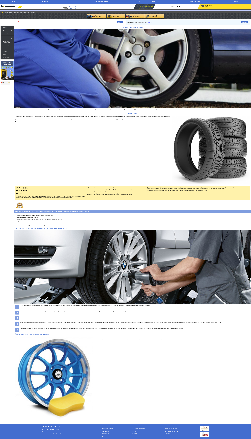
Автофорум (134, 433)
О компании (44, 1)
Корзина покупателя (8, 12)
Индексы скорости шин (106, 436)
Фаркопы (4, 54)
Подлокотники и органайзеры (6, 51)
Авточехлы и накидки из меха (7, 38)
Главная (13, 1)
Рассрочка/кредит (195, 1)
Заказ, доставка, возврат (101, 1)
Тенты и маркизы (6, 57)
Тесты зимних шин (105, 433)
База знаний (134, 431)
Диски (4, 30)
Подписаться (16, 12)
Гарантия (153, 1)
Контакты (236, 1)
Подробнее (119, 22)
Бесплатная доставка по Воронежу (139, 428)
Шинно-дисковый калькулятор (107, 428)
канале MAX (150, 22)
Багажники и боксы (6, 33)
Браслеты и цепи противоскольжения (6, 42)
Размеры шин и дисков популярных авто (109, 429)
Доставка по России (136, 429)
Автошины (5, 27)
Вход (21, 12)
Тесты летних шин (105, 431)
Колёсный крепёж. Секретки (6, 46)
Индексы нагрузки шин (106, 435)
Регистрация (33, 12)
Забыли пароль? (26, 12)
